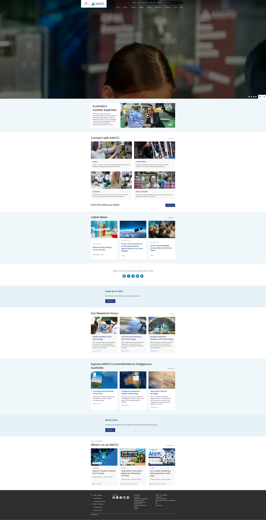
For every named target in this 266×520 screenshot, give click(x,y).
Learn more (171, 368)
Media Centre (152, 2)
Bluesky (137, 276)
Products (141, 7)
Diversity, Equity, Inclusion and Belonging (165, 500)
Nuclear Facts (159, 497)
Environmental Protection (140, 505)
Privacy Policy (159, 505)
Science (125, 7)
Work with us (158, 7)
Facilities (133, 7)
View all (172, 314)
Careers (134, 2)
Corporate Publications (139, 502)
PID (156, 502)
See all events (170, 445)
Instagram (133, 276)
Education (167, 7)
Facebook (128, 276)
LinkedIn (124, 276)
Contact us (171, 138)
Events (181, 7)
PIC (156, 503)
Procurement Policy (139, 500)
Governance (137, 497)
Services (149, 7)
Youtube (142, 276)
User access (144, 2)
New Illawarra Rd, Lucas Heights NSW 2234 (99, 498)
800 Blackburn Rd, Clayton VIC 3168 (99, 507)
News (175, 7)
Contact (159, 2)
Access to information (161, 498)
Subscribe (110, 301)
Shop (139, 2)
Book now (109, 430)
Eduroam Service (138, 503)
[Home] (94, 4)
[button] (260, 97)
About (117, 7)
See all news (171, 218)
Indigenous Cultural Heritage (141, 498)
